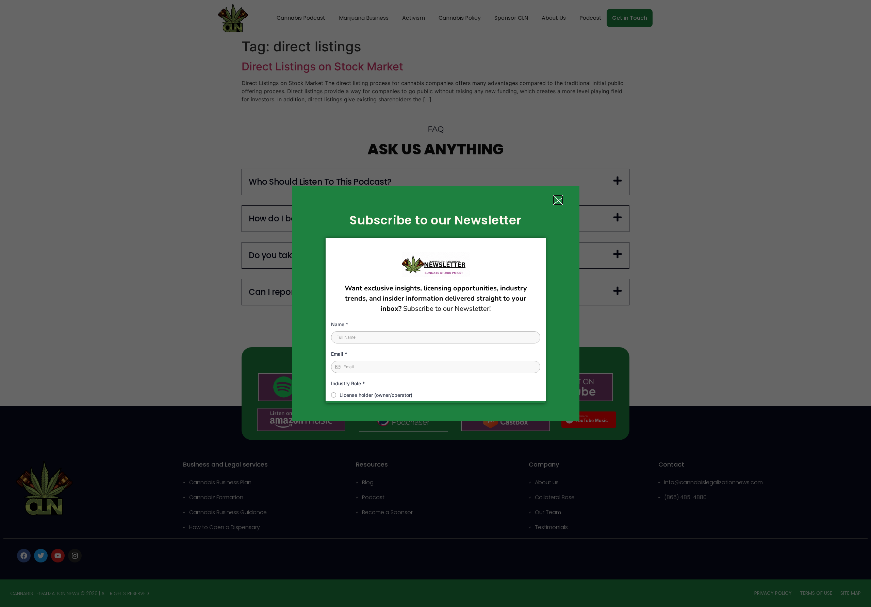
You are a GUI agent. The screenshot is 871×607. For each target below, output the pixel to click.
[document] (435, 303)
